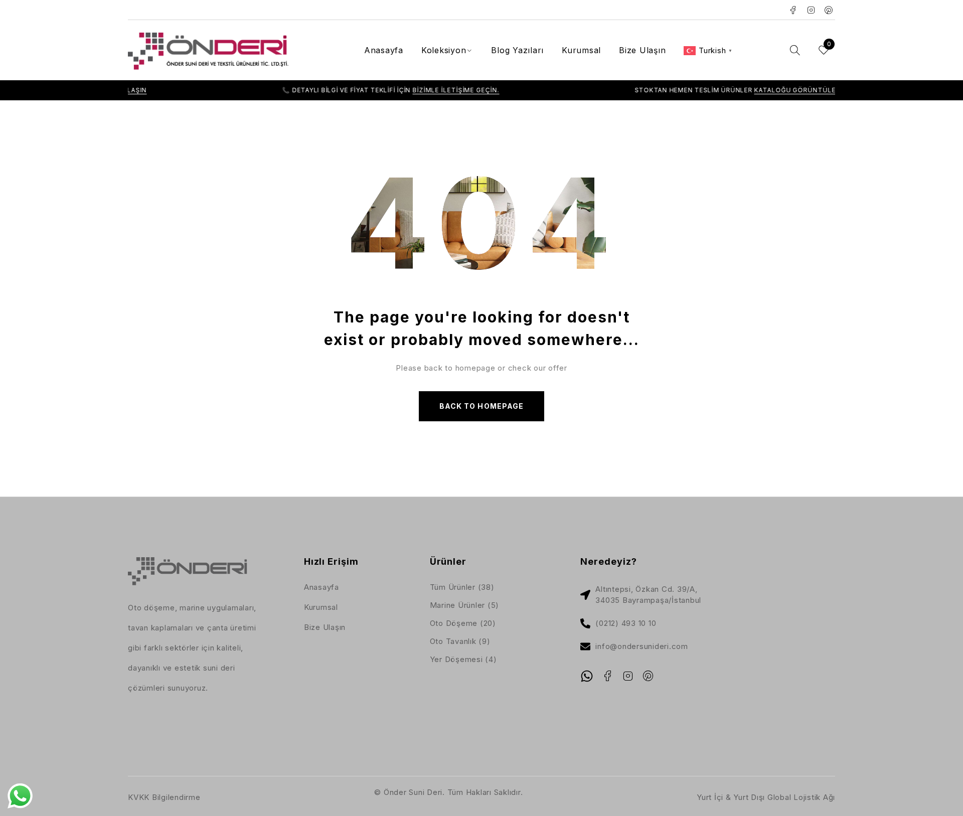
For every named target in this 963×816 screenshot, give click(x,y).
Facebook (793, 10)
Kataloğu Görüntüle (763, 90)
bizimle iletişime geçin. (423, 90)
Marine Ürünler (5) (465, 605)
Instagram (811, 10)
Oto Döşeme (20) (463, 623)
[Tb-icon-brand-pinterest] (648, 676)
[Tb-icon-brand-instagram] (627, 676)
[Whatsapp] (586, 676)
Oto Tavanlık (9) (460, 641)
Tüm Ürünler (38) (462, 587)
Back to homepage (481, 406)
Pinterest (829, 10)
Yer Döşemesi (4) (463, 659)
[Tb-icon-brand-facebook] (607, 676)
